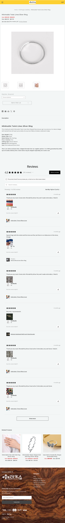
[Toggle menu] (2, 2)
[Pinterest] (14, 111)
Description (5, 118)
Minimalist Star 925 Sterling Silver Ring (11, 455)
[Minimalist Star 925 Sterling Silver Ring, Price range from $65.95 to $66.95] (11, 443)
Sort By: (47, 189)
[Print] (8, 111)
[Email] (5, 111)
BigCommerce (10, 517)
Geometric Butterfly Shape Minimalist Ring (52, 455)
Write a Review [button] (23, 21)
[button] (33, 172)
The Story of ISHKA (39, 485)
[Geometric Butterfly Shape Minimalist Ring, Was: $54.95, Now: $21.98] (52, 443)
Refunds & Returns (39, 480)
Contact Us (36, 487)
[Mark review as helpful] (58, 213)
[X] (11, 111)
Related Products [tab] (7, 430)
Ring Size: (8, 94)
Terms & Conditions (39, 482)
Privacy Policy (37, 478)
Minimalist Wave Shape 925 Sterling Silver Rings (31, 455)
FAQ (34, 476)
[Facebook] (2, 111)
